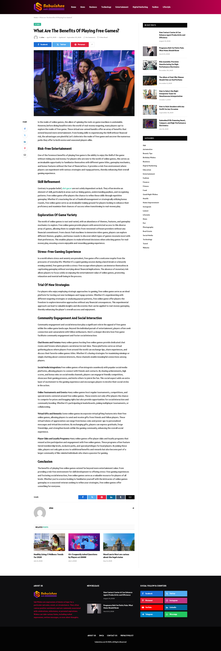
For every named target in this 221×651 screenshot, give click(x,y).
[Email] (24, 154)
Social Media (148, 235)
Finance (146, 182)
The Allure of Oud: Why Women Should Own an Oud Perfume (171, 78)
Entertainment (121, 7)
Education (147, 170)
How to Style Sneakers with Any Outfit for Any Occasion (171, 107)
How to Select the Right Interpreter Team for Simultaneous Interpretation (171, 93)
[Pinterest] (24, 148)
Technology (106, 7)
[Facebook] (24, 128)
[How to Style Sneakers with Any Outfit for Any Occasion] (150, 110)
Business (93, 7)
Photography (148, 227)
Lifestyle (166, 7)
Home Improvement (151, 202)
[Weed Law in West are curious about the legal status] (119, 542)
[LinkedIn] (24, 141)
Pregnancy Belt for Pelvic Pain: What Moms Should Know (171, 49)
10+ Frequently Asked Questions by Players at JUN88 (82, 555)
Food (145, 190)
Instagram (147, 207)
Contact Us (112, 635)
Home (73, 7)
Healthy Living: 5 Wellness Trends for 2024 (48, 555)
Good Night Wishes (150, 194)
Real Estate (147, 231)
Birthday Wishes (149, 157)
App (144, 145)
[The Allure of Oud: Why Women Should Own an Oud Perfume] (150, 80)
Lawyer (145, 211)
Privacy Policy (127, 635)
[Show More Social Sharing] (92, 44)
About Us (92, 635)
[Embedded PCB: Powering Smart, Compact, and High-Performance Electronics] (150, 124)
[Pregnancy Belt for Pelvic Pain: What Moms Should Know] (150, 51)
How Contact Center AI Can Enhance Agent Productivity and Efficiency (172, 35)
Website (146, 247)
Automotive (147, 149)
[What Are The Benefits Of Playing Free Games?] (84, 83)
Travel (145, 243)
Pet (144, 223)
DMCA (101, 635)
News (82, 7)
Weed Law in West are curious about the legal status (116, 555)
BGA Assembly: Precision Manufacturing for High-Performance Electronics (169, 64)
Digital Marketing (140, 7)
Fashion (155, 7)
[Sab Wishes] (49, 7)
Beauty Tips (147, 153)
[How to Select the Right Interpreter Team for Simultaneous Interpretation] (150, 94)
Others (37, 24)
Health (145, 198)
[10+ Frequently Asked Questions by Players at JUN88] (84, 542)
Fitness (146, 186)
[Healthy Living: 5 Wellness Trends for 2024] (49, 542)
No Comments (91, 37)
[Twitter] (24, 135)
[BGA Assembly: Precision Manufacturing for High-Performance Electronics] (150, 65)
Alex (42, 37)
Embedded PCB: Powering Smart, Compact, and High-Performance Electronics (172, 123)
